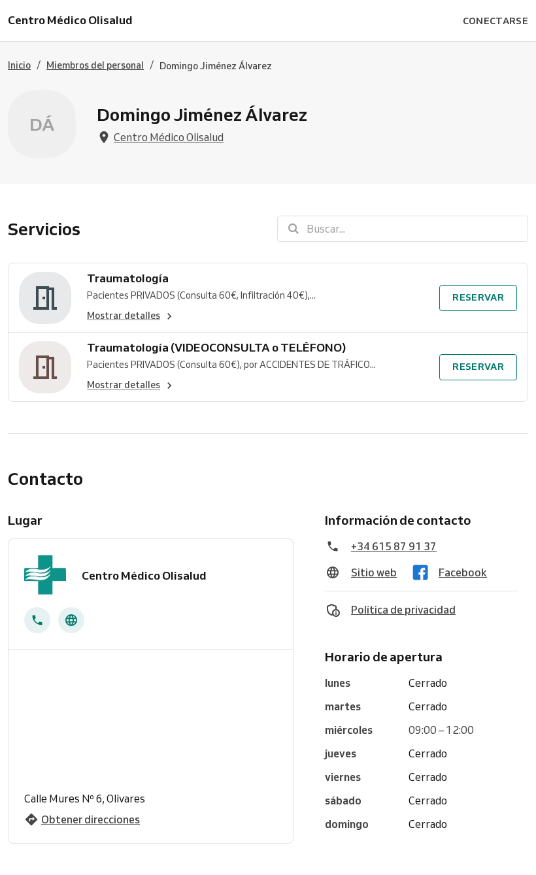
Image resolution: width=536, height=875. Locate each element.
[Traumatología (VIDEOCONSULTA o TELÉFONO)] (45, 366)
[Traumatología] (45, 297)
